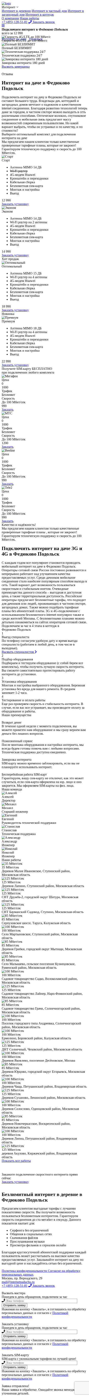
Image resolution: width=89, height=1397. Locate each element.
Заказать (7, 409)
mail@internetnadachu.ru (18, 1282)
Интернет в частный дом (49, 11)
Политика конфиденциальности (25, 1271)
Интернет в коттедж (39, 14)
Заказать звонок (43, 1285)
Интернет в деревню (16, 11)
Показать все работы (16, 1161)
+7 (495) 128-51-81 (15, 1285)
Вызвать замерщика (16, 66)
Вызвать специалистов (18, 652)
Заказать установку (15, 204)
